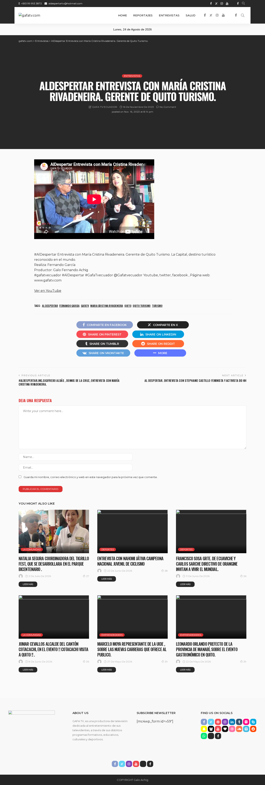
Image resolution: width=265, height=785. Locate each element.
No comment (168, 106)
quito (127, 306)
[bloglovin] (225, 729)
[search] (243, 3)
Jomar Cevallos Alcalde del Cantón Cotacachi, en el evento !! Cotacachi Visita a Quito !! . (53, 649)
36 (244, 576)
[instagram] (221, 3)
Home (122, 15)
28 (166, 570)
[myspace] (211, 729)
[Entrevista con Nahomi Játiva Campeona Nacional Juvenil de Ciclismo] (132, 531)
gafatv (85, 306)
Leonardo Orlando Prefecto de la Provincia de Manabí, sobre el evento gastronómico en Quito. (206, 649)
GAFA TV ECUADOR (104, 106)
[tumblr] (239, 722)
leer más (28, 584)
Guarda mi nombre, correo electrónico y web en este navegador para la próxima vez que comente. (91, 477)
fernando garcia (69, 306)
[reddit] (253, 729)
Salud (190, 15)
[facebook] (211, 3)
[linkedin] (232, 722)
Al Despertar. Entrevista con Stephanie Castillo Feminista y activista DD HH (195, 380)
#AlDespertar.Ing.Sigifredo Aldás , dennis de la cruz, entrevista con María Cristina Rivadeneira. (69, 382)
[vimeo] (246, 729)
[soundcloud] (239, 729)
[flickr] (246, 722)
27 (87, 576)
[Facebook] (238, 3)
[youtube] (227, 3)
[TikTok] (232, 3)
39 (166, 661)
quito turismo (142, 306)
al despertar (50, 306)
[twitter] (216, 3)
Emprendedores (112, 635)
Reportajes (143, 15)
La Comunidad (32, 549)
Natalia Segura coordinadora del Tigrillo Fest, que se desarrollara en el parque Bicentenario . (54, 563)
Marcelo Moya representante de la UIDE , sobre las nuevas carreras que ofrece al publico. (131, 649)
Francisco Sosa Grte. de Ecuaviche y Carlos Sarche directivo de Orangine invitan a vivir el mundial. (207, 563)
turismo (157, 306)
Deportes (107, 549)
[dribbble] (232, 729)
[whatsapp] (204, 736)
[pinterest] (218, 722)
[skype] (253, 722)
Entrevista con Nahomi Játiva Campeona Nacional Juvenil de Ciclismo (130, 561)
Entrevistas (169, 15)
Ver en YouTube (47, 291)
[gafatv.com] (29, 15)
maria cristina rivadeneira (106, 306)
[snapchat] (204, 729)
